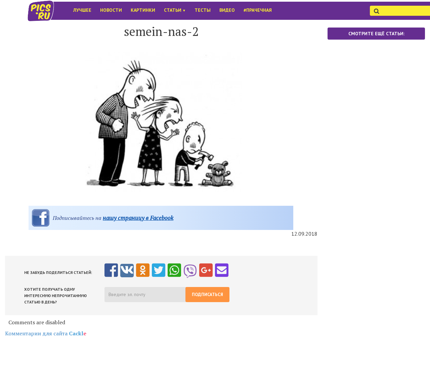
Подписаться (207, 294)
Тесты (203, 10)
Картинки (143, 10)
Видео (227, 10)
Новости (111, 10)
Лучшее (82, 10)
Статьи (175, 10)
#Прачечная (258, 10)
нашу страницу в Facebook (138, 218)
